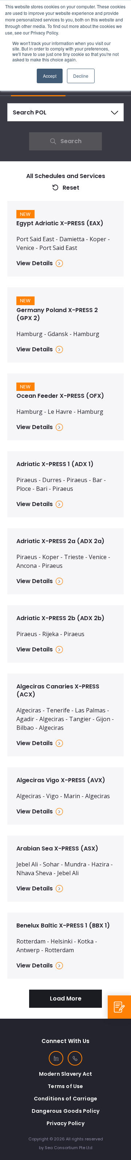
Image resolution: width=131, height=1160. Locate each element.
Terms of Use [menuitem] (65, 1086)
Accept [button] (49, 76)
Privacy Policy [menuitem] (65, 1123)
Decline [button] (80, 76)
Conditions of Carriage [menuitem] (65, 1098)
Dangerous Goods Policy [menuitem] (65, 1111)
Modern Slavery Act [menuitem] (65, 1074)
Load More (66, 998)
